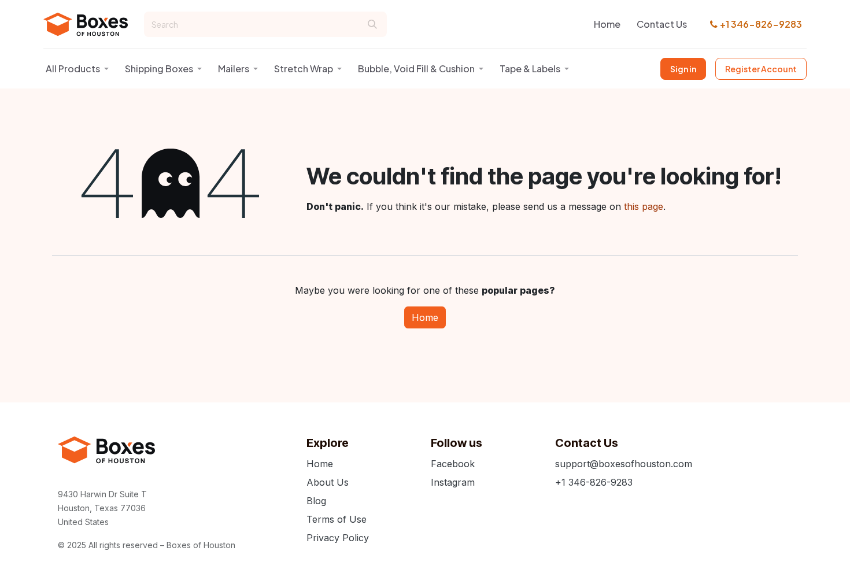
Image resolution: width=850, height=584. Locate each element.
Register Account (761, 69)
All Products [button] (73, 68)
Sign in (683, 69)
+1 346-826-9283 (761, 24)
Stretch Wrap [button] (303, 68)
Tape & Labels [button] (530, 68)
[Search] (372, 24)
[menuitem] (607, 24)
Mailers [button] (233, 68)
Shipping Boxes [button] (159, 68)
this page (643, 206)
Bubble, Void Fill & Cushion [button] (416, 68)
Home (425, 317)
